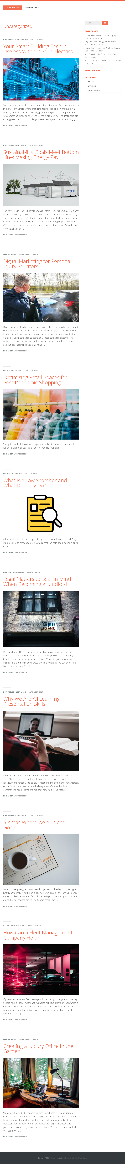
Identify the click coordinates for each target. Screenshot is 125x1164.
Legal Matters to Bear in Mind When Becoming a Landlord (37, 581)
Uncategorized (20, 126)
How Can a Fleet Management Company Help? (38, 935)
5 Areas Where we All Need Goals (34, 825)
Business (91, 82)
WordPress (78, 1158)
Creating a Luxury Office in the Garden (38, 1048)
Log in (85, 1158)
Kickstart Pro (55, 1158)
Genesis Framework (67, 1158)
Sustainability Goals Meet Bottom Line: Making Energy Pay (41, 154)
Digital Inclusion (13, 8)
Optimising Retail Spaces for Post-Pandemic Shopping (35, 380)
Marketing (92, 86)
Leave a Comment (36, 39)
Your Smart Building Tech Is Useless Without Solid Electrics (38, 49)
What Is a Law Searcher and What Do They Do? (35, 483)
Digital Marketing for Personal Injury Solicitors (37, 264)
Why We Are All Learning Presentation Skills (31, 701)
